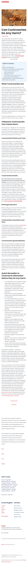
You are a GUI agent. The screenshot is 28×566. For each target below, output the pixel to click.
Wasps (3, 464)
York (2, 507)
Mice (3, 454)
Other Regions (4, 516)
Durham (3, 509)
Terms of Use (8, 561)
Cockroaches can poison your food (12, 75)
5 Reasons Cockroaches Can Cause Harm (13, 69)
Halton (3, 512)
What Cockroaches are (8, 67)
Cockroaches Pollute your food (11, 70)
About (2, 544)
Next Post (14, 404)
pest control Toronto (7, 392)
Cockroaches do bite (9, 72)
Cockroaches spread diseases (11, 76)
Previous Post (14, 401)
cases (8, 230)
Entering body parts (8, 73)
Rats (3, 449)
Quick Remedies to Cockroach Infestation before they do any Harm (13, 79)
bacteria (22, 225)
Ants (3, 459)
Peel (2, 511)
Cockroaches (5, 36)
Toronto (3, 506)
